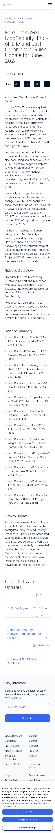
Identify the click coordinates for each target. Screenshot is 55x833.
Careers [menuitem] (33, 736)
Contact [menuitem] (33, 741)
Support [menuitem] (33, 756)
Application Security (15, 21)
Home (8, 18)
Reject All (27, 812)
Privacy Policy (26, 803)
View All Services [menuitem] (13, 736)
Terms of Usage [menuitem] (37, 775)
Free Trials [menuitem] (34, 751)
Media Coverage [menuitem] (13, 751)
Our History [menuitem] (10, 741)
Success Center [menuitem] (13, 764)
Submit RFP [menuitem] (34, 746)
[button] (50, 4)
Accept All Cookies (27, 819)
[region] (27, 807)
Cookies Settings (27, 827)
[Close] (51, 784)
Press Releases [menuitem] (12, 746)
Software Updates (23, 18)
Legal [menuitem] (8, 775)
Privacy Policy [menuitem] (12, 780)
